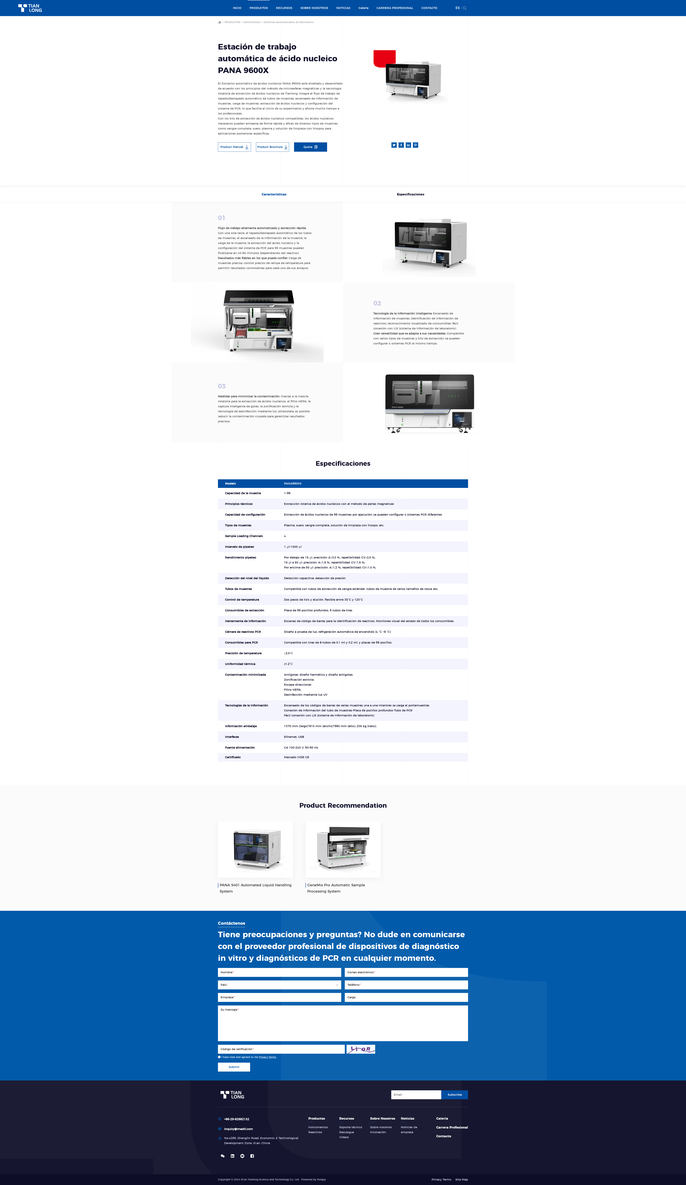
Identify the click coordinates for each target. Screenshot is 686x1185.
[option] (413, 80)
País (224, 984)
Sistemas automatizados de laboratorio (289, 22)
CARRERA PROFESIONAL (395, 8)
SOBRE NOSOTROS (314, 8)
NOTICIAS (343, 8)
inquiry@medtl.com (238, 1129)
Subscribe (455, 1094)
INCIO (237, 8)
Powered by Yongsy (313, 1179)
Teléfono (354, 984)
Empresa (228, 997)
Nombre (227, 972)
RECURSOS (284, 8)
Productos (316, 1118)
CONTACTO (429, 8)
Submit (234, 1067)
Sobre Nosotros (382, 1118)
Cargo (351, 997)
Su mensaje (230, 1009)
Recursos (346, 1118)
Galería (363, 8)
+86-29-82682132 (236, 1119)
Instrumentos (251, 22)
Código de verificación (237, 1049)
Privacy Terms (267, 1057)
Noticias (407, 1118)
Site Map (461, 1179)
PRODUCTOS (259, 8)
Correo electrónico (361, 972)
